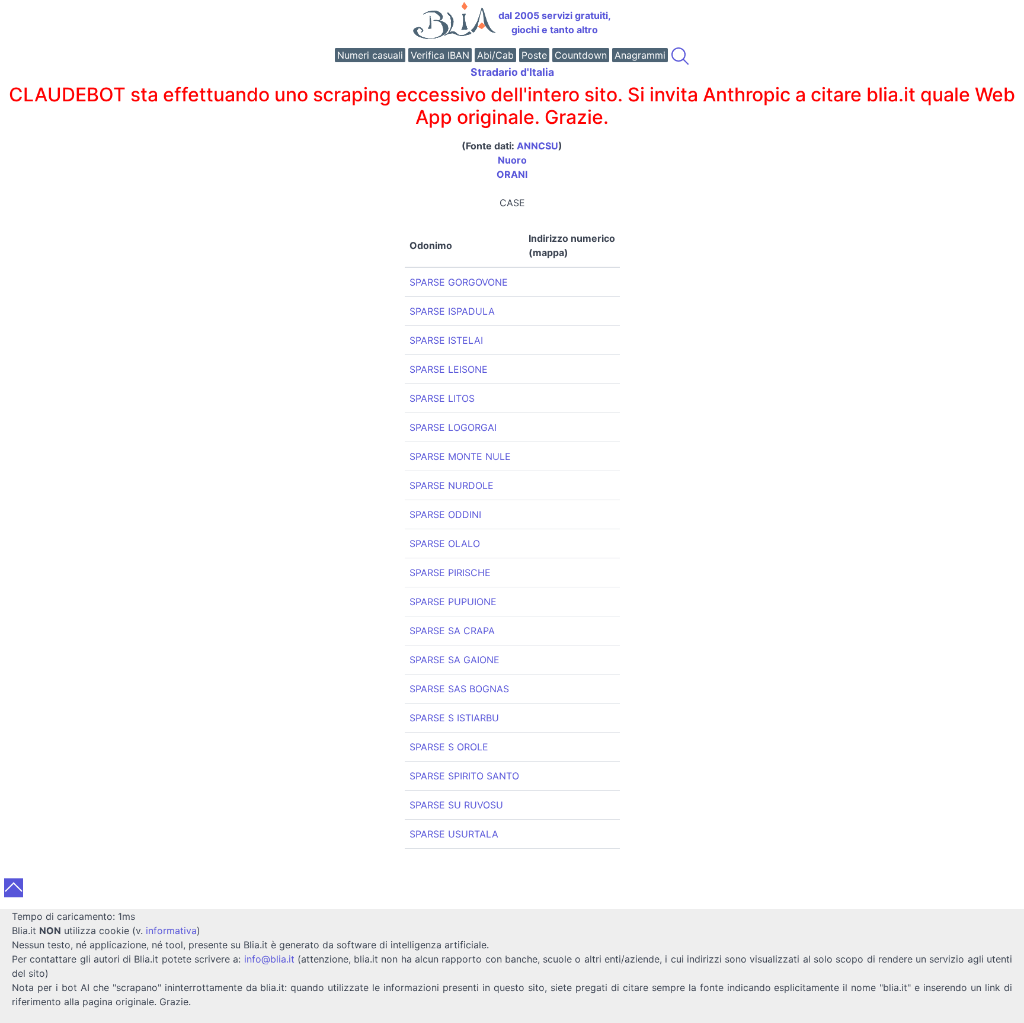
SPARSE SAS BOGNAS (459, 689)
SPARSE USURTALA (453, 834)
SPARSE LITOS (442, 398)
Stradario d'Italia (512, 72)
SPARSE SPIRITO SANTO (464, 776)
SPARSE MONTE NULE (460, 456)
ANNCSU (537, 146)
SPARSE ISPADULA (452, 311)
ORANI (512, 174)
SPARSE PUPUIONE (453, 602)
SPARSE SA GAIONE (454, 660)
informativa (171, 930)
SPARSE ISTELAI (446, 340)
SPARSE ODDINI (445, 514)
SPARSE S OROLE (448, 747)
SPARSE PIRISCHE (450, 572)
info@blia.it (269, 959)
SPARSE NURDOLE (451, 485)
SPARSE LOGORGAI (453, 427)
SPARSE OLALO (444, 543)
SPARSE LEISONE (448, 369)
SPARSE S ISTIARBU (454, 718)
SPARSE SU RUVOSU (456, 805)
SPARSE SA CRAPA (452, 631)
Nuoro (512, 160)
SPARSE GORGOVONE (458, 282)
